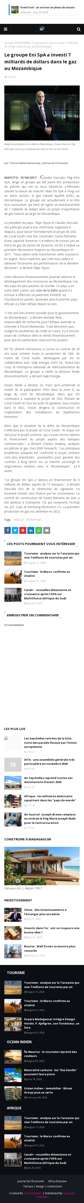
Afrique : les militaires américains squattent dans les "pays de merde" (50, 798)
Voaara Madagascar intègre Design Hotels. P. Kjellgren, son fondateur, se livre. (51, 1023)
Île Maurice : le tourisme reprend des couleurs (50, 1054)
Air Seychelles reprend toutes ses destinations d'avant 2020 (48, 780)
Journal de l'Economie (30, 1181)
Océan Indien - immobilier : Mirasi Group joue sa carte (48, 1090)
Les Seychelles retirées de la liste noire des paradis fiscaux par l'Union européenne (50, 742)
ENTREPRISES (22, 43)
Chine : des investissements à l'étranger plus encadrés (45, 912)
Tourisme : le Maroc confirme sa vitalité (47, 574)
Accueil (8, 43)
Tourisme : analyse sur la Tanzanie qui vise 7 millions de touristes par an (51, 555)
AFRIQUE (18, 520)
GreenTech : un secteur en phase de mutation (49, 7)
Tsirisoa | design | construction (42, 1186)
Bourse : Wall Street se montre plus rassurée (49, 948)
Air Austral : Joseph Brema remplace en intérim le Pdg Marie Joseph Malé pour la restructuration (50, 818)
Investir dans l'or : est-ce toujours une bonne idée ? (51, 930)
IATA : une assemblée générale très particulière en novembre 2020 (49, 762)
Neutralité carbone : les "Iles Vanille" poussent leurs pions (50, 1072)
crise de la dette (47, 290)
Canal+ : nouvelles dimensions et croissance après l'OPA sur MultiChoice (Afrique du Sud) (47, 594)
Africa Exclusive (57, 1181)
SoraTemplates (32, 1193)
